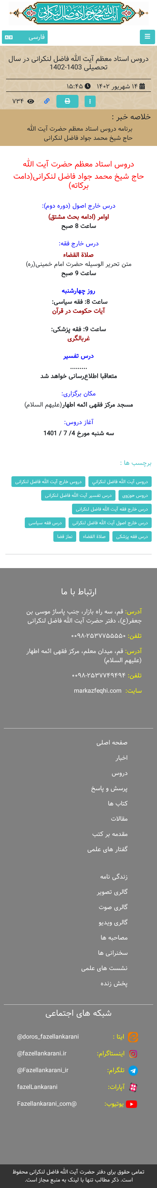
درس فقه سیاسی (45, 523)
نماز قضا (64, 536)
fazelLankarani (37, 1087)
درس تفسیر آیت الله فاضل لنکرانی (78, 495)
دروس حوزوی (135, 495)
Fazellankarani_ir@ (42, 1070)
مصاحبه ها (114, 938)
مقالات (119, 819)
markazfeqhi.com (98, 691)
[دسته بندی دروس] (90, 101)
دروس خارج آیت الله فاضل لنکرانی (48, 481)
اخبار (121, 758)
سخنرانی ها (113, 953)
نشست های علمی (104, 968)
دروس (120, 773)
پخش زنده (114, 983)
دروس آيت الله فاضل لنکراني (120, 481)
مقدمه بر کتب (110, 834)
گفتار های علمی (107, 849)
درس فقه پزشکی (132, 536)
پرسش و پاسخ (109, 788)
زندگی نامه (114, 877)
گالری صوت (113, 907)
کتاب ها (118, 804)
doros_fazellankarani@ (48, 1037)
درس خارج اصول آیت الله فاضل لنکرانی (110, 523)
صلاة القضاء (94, 536)
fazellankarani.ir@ (41, 1054)
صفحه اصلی (112, 743)
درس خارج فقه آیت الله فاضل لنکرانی (112, 509)
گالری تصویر (112, 892)
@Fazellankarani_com (47, 1104)
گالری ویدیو (113, 922)
